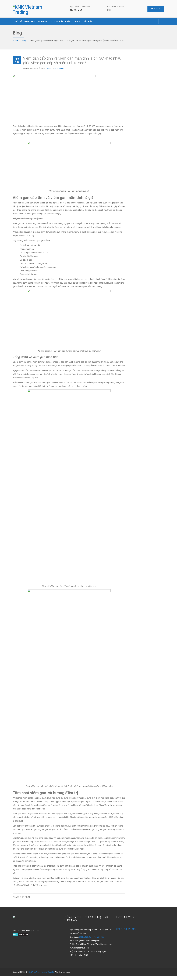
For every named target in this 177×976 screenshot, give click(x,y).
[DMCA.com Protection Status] (20, 934)
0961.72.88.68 (98, 937)
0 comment (59, 68)
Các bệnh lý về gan (36, 68)
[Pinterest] (151, 20)
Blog (24, 40)
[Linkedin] (155, 20)
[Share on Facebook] (118, 897)
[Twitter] (143, 20)
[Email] (123, 897)
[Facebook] (139, 20)
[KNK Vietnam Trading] (30, 9)
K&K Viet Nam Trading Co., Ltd (41, 972)
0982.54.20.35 (85, 937)
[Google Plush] (147, 20)
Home (15, 40)
